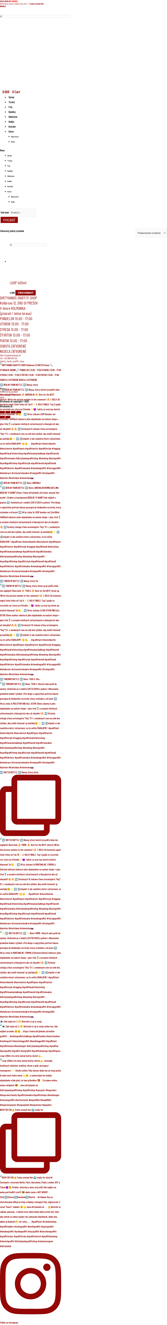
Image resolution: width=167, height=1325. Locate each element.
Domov (3, 388)
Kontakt (12, 126)
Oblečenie (13, 116)
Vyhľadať (5, 212)
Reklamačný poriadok (9, 391)
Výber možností (25, 292)
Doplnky (12, 111)
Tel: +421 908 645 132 (8, 358)
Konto (11, 131)
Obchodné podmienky (9, 394)
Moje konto (15, 136)
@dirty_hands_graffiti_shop (12, 361)
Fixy (10, 106)
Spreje (11, 97)
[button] (61, 150)
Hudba (11, 121)
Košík (13, 142)
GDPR (2, 397)
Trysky (12, 102)
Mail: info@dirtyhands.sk (10, 355)
